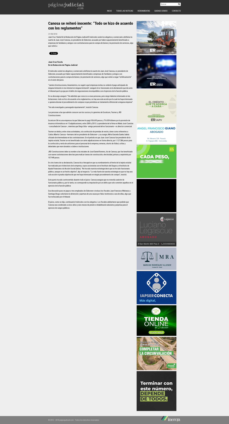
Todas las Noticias (124, 11)
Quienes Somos (161, 11)
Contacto (176, 11)
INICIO (109, 11)
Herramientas (144, 11)
